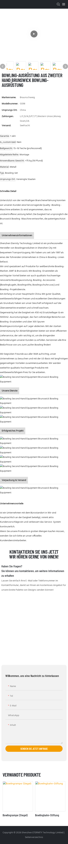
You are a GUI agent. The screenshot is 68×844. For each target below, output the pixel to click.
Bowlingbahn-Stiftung (47, 815)
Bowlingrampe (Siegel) (15, 815)
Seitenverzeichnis (34, 837)
